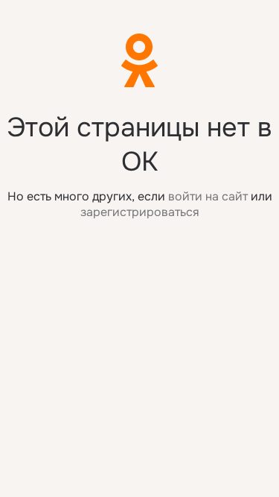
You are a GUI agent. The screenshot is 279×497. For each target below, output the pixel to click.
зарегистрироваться (139, 212)
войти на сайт (208, 196)
